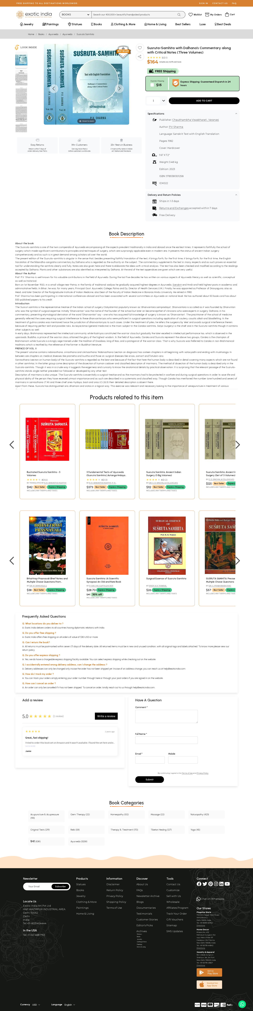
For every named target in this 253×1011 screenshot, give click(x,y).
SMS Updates (174, 931)
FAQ (234, 3)
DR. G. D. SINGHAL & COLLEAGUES (163, 483)
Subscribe (60, 886)
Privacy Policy (202, 773)
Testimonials (144, 913)
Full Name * (141, 734)
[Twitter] (204, 884)
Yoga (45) (195, 829)
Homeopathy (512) (120, 814)
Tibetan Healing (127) (161, 829)
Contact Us (173, 884)
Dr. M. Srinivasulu (38, 586)
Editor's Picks (144, 925)
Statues (81, 884)
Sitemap (171, 925)
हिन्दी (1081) (35, 841)
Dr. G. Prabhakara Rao (220, 586)
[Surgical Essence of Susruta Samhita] (167, 574)
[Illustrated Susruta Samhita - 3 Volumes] (47, 467)
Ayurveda (53, 34)
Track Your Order (176, 913)
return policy (28, 650)
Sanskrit (177, 284)
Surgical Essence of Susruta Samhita (166, 578)
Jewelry (80, 896)
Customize (173, 890)
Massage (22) (157, 814)
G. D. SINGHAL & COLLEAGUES (221, 479)
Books (41, 34)
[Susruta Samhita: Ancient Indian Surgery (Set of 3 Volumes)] (226, 467)
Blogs (139, 902)
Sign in (203, 3)
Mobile (171, 753)
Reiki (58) (75, 829)
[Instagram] (216, 884)
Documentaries (146, 907)
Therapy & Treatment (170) (124, 829)
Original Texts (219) (40, 829)
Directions (201, 925)
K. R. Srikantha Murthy (55, 483)
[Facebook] (199, 884)
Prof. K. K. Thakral (158, 586)
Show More (30, 746)
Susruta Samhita (85, 34)
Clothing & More (86, 902)
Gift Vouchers (174, 919)
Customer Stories (147, 919)
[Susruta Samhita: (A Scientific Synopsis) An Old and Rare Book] (107, 574)
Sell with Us (173, 896)
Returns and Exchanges (174, 208)
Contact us (220, 3)
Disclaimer (113, 884)
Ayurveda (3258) (79, 841)
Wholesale (173, 902)
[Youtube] (227, 884)
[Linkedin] (221, 884)
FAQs (139, 890)
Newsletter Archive (147, 896)
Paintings (82, 907)
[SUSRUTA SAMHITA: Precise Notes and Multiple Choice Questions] (226, 574)
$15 (159, 85)
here (98, 678)
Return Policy (114, 890)
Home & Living (85, 913)
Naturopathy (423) (200, 814)
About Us (142, 884)
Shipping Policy (116, 902)
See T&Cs (43, 151)
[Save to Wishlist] (140, 49)
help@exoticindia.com (174, 668)
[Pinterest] (210, 884)
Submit (150, 779)
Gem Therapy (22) (80, 814)
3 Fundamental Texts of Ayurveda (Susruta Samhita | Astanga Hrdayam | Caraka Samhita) (107, 475)
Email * (138, 753)
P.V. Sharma (176, 127)
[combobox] (133, 14)
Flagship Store (204, 912)
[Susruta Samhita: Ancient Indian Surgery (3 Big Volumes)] (167, 467)
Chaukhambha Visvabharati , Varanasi (195, 119)
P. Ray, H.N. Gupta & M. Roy (101, 586)
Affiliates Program (177, 907)
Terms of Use (187, 773)
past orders (122, 678)
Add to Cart (204, 100)
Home (31, 34)
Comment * (141, 707)
